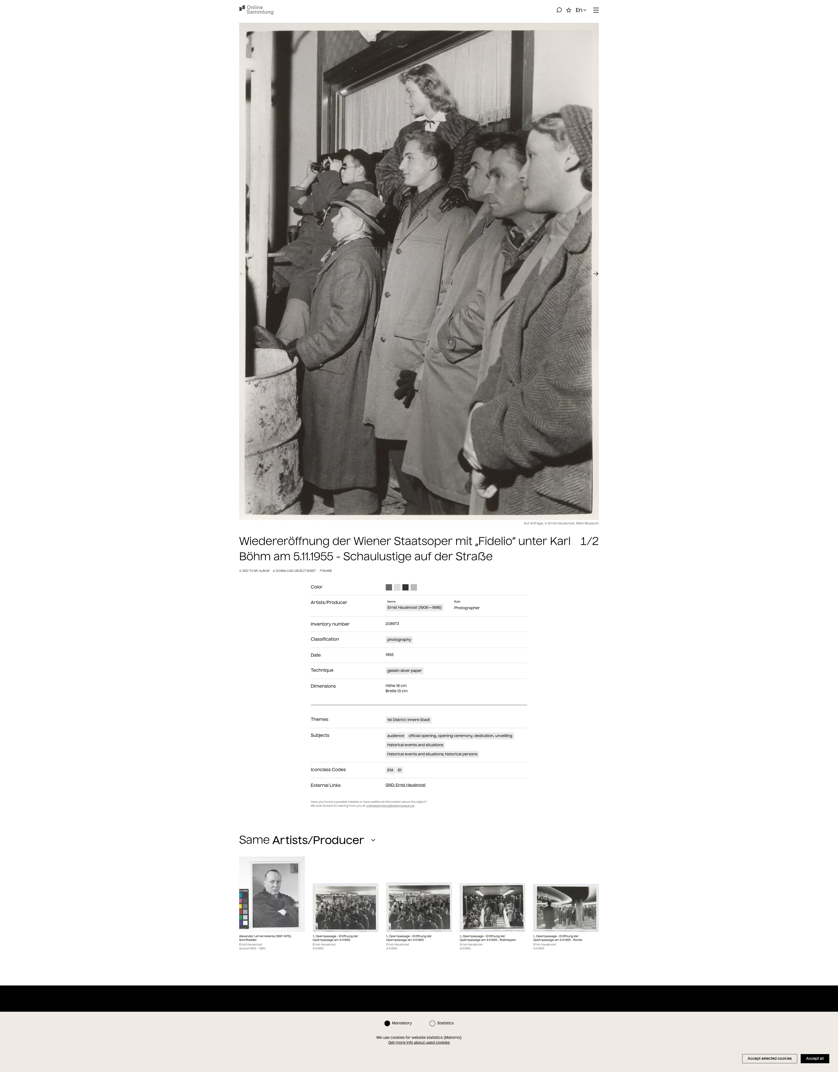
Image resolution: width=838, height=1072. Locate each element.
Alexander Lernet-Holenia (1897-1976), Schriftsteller (265, 938)
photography (399, 639)
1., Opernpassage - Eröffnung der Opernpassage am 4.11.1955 (335, 938)
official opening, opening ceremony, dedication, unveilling (460, 735)
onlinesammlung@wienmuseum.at (390, 806)
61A (390, 770)
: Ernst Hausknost (406, 784)
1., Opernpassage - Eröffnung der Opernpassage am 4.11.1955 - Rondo (557, 938)
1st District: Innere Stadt (408, 719)
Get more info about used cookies (419, 1042)
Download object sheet (296, 570)
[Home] (256, 10)
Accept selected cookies (770, 1058)
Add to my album (255, 570)
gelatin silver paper (404, 670)
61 (399, 770)
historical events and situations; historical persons (432, 754)
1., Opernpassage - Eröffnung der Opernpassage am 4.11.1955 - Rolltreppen (488, 938)
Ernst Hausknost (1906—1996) (415, 607)
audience (395, 735)
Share (327, 570)
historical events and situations (415, 744)
